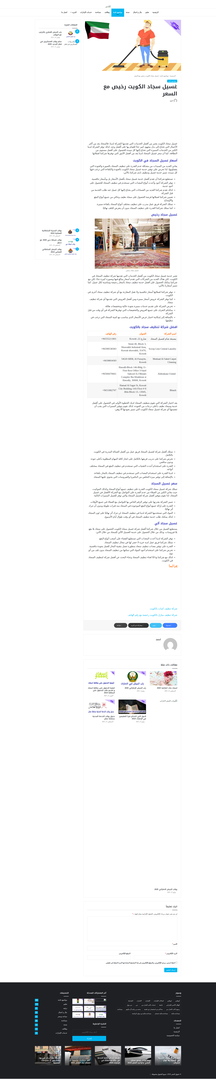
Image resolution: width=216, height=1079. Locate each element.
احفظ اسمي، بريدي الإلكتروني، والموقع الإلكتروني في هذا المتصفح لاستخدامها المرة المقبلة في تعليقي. (140, 963)
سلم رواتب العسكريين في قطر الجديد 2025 (51, 43)
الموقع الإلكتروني (124, 953)
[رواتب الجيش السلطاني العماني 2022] (70, 251)
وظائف (107, 12)
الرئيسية (155, 12)
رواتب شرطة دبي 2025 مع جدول (51, 241)
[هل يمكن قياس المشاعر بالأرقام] (101, 1002)
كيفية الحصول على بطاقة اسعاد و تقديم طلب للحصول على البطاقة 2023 (101, 690)
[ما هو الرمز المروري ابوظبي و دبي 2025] (89, 1008)
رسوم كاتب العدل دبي (173, 1009)
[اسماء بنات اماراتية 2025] (163, 678)
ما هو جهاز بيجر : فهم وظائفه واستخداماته (50, 1062)
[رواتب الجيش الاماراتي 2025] (163, 793)
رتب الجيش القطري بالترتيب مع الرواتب (50, 33)
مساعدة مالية (175, 1013)
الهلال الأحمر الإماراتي (173, 1005)
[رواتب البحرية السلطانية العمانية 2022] (70, 233)
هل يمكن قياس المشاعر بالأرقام (170, 1062)
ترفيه (65, 1008)
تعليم (147, 12)
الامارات (139, 1001)
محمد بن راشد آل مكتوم (133, 1009)
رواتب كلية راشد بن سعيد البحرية (109, 1062)
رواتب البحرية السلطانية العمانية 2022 (52, 232)
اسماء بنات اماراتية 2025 (167, 688)
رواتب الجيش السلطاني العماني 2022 (52, 251)
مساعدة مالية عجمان (161, 1013)
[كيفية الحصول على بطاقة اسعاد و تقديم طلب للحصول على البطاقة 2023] (101, 678)
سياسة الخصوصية (173, 1035)
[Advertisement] (132, 123)
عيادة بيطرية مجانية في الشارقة (140, 1062)
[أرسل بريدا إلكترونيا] (169, 101)
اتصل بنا (64, 12)
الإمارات (147, 1001)
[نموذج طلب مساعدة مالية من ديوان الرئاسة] (77, 1015)
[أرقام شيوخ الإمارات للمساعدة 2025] (101, 1008)
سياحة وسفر (62, 1016)
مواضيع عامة (117, 12)
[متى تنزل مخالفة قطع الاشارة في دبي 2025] (77, 1001)
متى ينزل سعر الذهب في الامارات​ (79, 1062)
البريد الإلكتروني (171, 953)
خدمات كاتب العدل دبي (148, 1005)
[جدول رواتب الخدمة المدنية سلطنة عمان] (101, 707)
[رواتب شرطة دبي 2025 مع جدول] (70, 242)
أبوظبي (177, 1001)
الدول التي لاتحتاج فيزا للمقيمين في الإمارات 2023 (132, 717)
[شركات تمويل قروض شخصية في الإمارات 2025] (89, 1001)
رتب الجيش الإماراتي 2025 (135, 688)
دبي (137, 1005)
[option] (168, 1055)
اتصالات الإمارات (159, 1001)
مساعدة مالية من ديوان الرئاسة (141, 1013)
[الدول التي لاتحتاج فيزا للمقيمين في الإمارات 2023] (132, 707)
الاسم (174, 944)
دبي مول (129, 1005)
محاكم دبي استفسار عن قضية (153, 1009)
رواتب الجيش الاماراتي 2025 (165, 889)
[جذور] (108, 6)
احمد (171, 101)
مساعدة (98, 12)
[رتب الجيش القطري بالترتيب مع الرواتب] (70, 34)
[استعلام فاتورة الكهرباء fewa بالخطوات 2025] (77, 1008)
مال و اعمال (137, 12)
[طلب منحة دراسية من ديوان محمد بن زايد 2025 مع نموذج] (89, 1015)
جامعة (161, 1005)
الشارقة (130, 1001)
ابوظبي (169, 1001)
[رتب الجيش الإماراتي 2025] (132, 678)
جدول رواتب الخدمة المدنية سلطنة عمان (103, 717)
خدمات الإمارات (86, 12)
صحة (128, 12)
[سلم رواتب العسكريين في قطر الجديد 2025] (70, 134)
